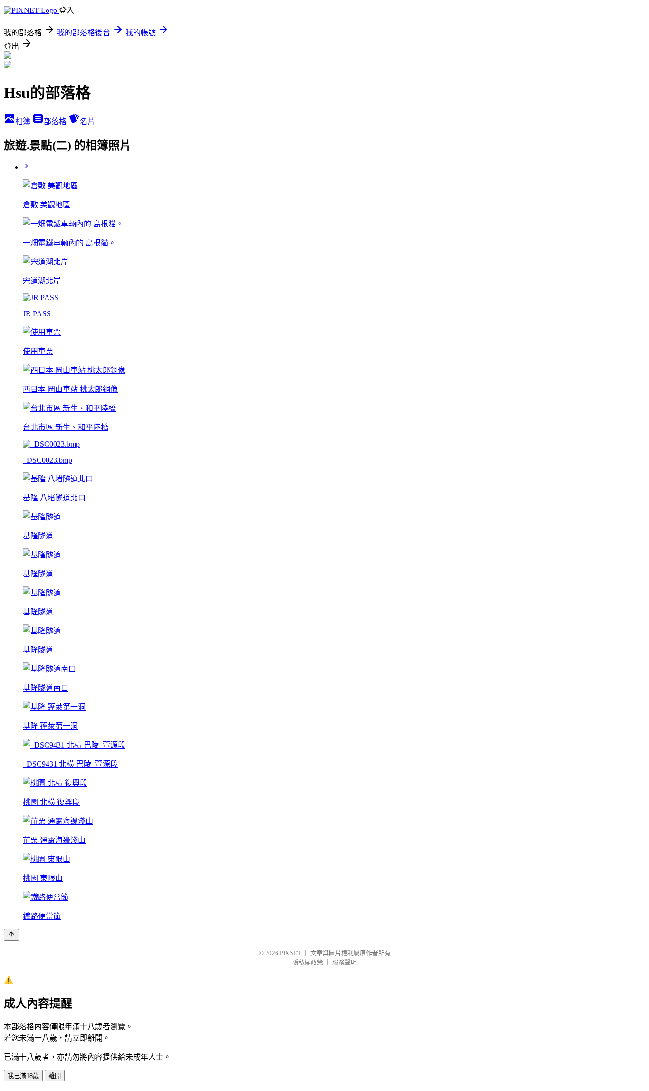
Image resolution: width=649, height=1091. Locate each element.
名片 (87, 121)
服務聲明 (344, 962)
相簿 (23, 121)
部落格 (56, 121)
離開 (54, 1076)
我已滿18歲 (23, 1076)
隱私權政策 (307, 962)
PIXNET (290, 952)
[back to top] (11, 935)
